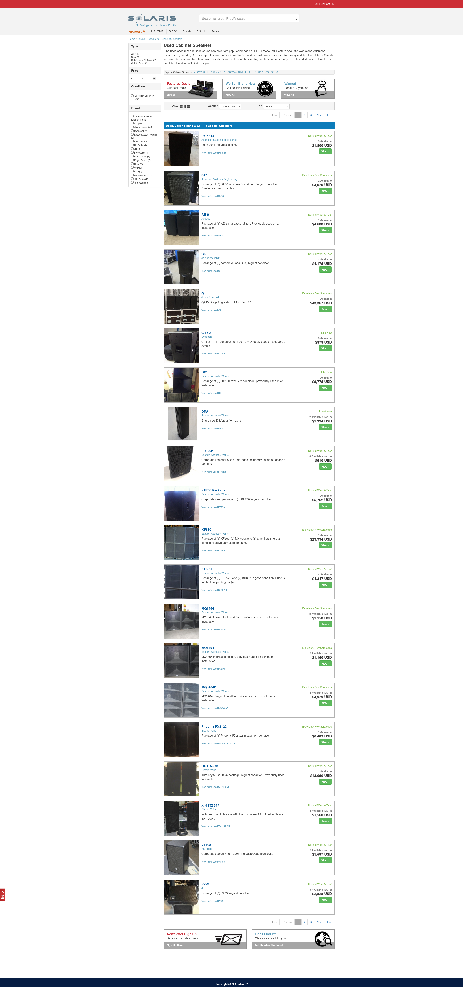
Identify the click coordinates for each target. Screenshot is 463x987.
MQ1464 (207, 608)
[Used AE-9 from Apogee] (181, 227)
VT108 (206, 844)
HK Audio (206, 848)
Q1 (203, 293)
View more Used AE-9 (212, 235)
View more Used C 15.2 (213, 353)
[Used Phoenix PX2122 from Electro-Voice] (181, 739)
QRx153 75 (209, 766)
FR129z (207, 450)
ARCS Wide (230, 72)
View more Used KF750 (213, 507)
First (274, 115)
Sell (316, 4)
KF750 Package (213, 490)
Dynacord (207, 336)
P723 (205, 884)
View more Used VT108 (213, 861)
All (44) (135, 53)
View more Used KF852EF (214, 589)
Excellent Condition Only (144, 97)
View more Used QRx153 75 (215, 786)
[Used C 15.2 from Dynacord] (181, 345)
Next (319, 115)
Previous (287, 115)
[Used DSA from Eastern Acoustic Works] (181, 424)
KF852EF (208, 569)
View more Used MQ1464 (214, 629)
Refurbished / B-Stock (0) (143, 60)
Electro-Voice (208, 730)
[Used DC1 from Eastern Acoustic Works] (181, 385)
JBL (203, 888)
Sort (259, 106)
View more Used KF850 (213, 550)
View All (171, 94)
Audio (141, 39)
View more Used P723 (212, 900)
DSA (204, 411)
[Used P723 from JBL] (181, 897)
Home (131, 39)
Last (329, 115)
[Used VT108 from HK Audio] (181, 857)
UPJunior (217, 72)
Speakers (153, 39)
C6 (203, 253)
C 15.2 (206, 332)
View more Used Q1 (211, 310)
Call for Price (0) (139, 63)
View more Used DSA (212, 428)
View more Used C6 (211, 270)
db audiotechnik (210, 258)
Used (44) (136, 56)
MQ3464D (208, 687)
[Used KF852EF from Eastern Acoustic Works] (181, 582)
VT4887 (198, 72)
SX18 (205, 175)
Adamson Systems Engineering (219, 139)
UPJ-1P (256, 72)
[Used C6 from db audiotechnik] (181, 267)
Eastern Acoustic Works (215, 376)
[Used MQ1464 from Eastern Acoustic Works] (181, 621)
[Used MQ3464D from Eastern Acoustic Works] (181, 700)
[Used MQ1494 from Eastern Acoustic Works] (181, 660)
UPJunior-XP (244, 72)
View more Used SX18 (212, 195)
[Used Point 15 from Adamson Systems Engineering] (181, 148)
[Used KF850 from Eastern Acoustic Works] (181, 542)
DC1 (204, 372)
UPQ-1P (207, 72)
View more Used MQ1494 (214, 668)
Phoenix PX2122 (214, 726)
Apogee (205, 218)
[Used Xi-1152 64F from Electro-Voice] (181, 818)
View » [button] (325, 151)
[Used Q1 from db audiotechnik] (181, 306)
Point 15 (207, 135)
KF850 (206, 529)
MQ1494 (207, 647)
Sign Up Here (175, 945)
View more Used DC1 (212, 392)
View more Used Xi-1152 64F (215, 826)
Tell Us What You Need (269, 945)
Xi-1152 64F (210, 805)
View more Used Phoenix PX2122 (218, 743)
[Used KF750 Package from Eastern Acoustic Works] (181, 503)
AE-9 (205, 214)
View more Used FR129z (213, 471)
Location (212, 106)
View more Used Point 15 (213, 152)
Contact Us (327, 4)
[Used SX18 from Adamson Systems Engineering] (181, 188)
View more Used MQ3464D (214, 707)
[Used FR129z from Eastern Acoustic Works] (181, 463)
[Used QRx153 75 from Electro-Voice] (181, 779)
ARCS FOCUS (270, 72)
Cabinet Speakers (172, 39)
